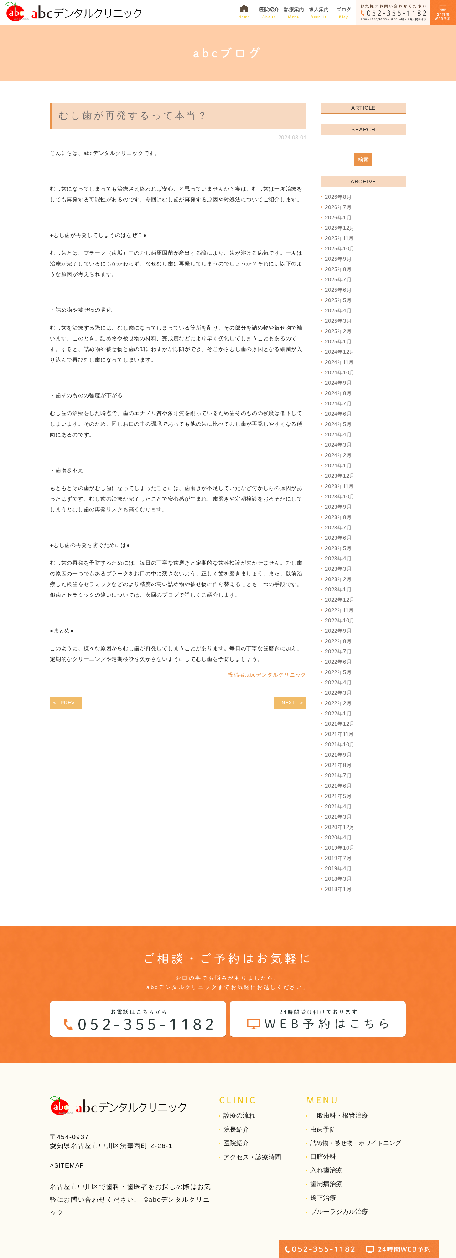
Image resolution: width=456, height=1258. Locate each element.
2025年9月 (338, 259)
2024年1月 (338, 465)
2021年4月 (338, 806)
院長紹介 (236, 1129)
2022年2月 (338, 703)
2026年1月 (338, 217)
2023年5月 (338, 548)
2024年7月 (338, 403)
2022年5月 (338, 672)
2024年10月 (340, 372)
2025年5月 (338, 300)
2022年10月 (340, 620)
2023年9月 (338, 507)
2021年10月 (340, 744)
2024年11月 (339, 362)
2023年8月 (338, 517)
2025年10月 (340, 248)
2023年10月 (340, 496)
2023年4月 (338, 558)
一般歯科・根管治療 (339, 1115)
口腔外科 (323, 1156)
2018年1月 (338, 889)
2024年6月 (338, 414)
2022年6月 (338, 662)
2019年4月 (338, 868)
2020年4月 (338, 837)
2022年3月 (338, 693)
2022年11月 (339, 610)
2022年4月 (338, 682)
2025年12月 (340, 228)
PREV (68, 702)
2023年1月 (338, 589)
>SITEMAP (67, 1165)
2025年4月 (338, 310)
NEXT (288, 702)
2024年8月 (338, 393)
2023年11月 (339, 486)
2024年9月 (338, 383)
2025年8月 (338, 269)
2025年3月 (338, 321)
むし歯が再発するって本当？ (134, 115)
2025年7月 (338, 279)
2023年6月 (338, 538)
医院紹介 (236, 1143)
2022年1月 (338, 713)
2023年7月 (338, 527)
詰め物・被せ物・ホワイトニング (355, 1143)
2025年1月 (338, 341)
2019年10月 (340, 848)
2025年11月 (339, 238)
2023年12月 (340, 476)
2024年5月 (338, 424)
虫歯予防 (323, 1129)
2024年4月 (338, 434)
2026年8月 (338, 197)
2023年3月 (338, 569)
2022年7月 (338, 651)
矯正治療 (323, 1197)
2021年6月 (338, 786)
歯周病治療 (326, 1183)
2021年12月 (340, 724)
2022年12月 (340, 600)
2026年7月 (338, 207)
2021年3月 (338, 817)
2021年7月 (338, 775)
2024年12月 (340, 352)
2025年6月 (338, 290)
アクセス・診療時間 (252, 1157)
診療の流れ (239, 1115)
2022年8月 (338, 641)
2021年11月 (339, 734)
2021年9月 (338, 755)
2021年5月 (338, 796)
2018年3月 (338, 879)
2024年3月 (338, 445)
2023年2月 (338, 579)
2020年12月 (340, 827)
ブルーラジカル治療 (339, 1211)
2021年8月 (338, 765)
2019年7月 (338, 858)
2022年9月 (338, 631)
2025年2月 (338, 331)
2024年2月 (338, 455)
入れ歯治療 (326, 1170)
